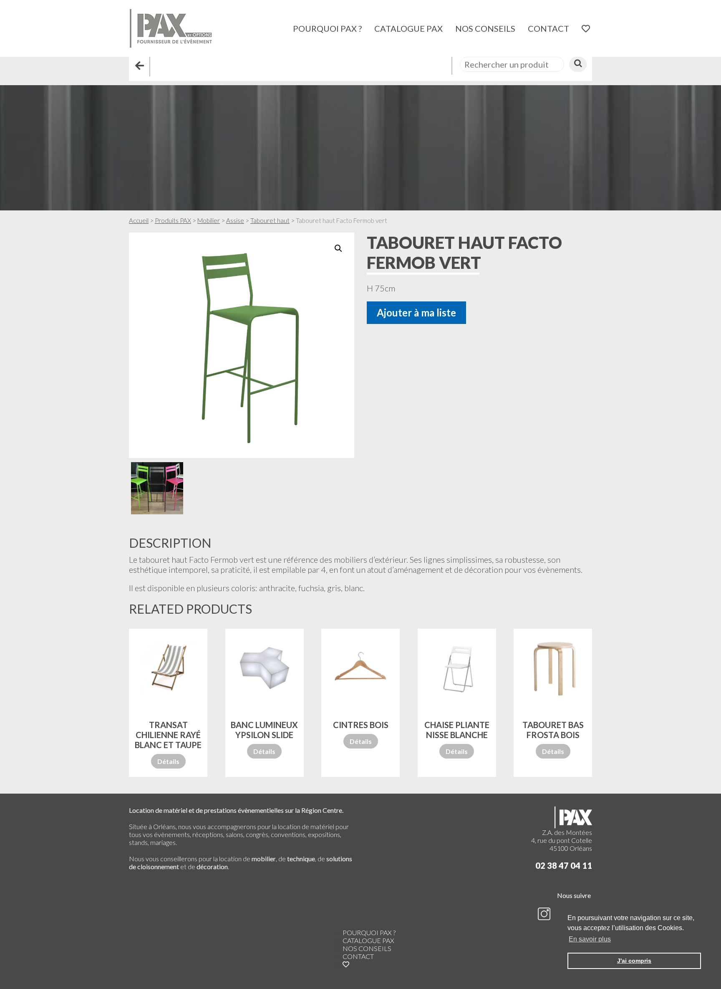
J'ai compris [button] (634, 960)
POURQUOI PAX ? (327, 28)
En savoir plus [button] (590, 939)
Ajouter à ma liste (416, 312)
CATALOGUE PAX (408, 28)
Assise (235, 220)
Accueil (139, 220)
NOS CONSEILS (485, 28)
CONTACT (548, 28)
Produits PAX (173, 220)
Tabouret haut (270, 220)
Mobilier (208, 220)
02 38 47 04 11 (563, 865)
